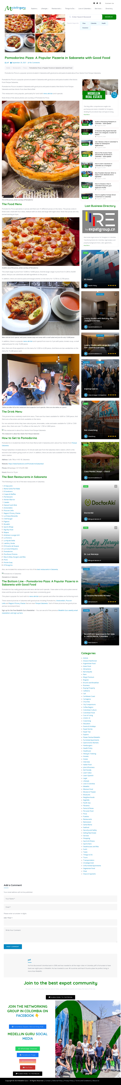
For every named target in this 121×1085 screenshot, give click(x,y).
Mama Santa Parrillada (12, 489)
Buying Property (89, 691)
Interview (86, 765)
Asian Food (87, 669)
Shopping (86, 841)
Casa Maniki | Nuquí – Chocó (97, 474)
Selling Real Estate (89, 836)
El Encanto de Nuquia (11, 546)
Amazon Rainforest (90, 664)
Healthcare (87, 754)
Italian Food (87, 767)
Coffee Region (88, 710)
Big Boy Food (8, 530)
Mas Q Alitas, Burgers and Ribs (15, 557)
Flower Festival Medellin (91, 740)
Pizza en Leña (9, 510)
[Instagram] (100, 3)
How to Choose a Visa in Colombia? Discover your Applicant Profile (103, 188)
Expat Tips (87, 734)
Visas (83, 23)
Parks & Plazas (88, 811)
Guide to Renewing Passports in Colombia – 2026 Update (105, 125)
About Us (96, 1083)
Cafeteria (86, 694)
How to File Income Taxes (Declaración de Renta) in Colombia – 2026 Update (103, 157)
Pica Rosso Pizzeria (10, 554)
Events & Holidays (89, 729)
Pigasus (6, 521)
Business (86, 688)
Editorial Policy (57, 1083)
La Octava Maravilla (11, 516)
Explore (86, 737)
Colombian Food (89, 715)
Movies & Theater (89, 795)
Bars (84, 677)
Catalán (6, 502)
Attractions (87, 672)
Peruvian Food (88, 814)
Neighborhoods (89, 800)
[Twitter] (97, 3)
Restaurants (17, 68)
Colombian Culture (90, 713)
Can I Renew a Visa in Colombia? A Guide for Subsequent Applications (106, 146)
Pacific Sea (86, 806)
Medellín (86, 789)
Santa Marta (87, 827)
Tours (85, 860)
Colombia (93, 23)
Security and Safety (90, 833)
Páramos (86, 808)
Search (109, 17)
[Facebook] (94, 3)
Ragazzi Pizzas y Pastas (12, 513)
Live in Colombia (89, 786)
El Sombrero (8, 491)
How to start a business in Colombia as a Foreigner (103, 167)
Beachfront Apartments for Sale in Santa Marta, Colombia (99, 638)
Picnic (6, 560)
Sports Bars (87, 847)
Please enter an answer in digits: (15, 916)
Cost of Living (88, 718)
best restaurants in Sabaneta (47, 569)
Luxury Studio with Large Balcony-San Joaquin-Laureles (100, 349)
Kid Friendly (87, 773)
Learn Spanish (88, 778)
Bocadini (7, 524)
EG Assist (88, 282)
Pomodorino (8, 551)
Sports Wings (8, 527)
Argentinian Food (89, 666)
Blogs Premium (88, 680)
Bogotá (85, 683)
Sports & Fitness (89, 844)
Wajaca (6, 532)
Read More (87, 117)
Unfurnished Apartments (92, 868)
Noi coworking (90, 433)
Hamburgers (87, 748)
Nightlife (86, 803)
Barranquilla (87, 674)
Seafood (86, 830)
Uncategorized (88, 866)
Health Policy (87, 751)
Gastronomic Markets (91, 745)
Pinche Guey (8, 562)
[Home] (15, 8)
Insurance (85, 28)
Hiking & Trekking (89, 756)
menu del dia (47, 93)
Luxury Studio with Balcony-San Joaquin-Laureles (98, 322)
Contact (48, 1083)
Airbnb (85, 661)
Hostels (86, 759)
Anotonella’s (8, 508)
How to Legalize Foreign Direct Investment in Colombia (105, 198)
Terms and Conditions (83, 1083)
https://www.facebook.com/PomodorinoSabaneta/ (26, 464)
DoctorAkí (88, 515)
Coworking (87, 724)
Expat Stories (88, 732)
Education (86, 726)
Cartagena (87, 702)
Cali (84, 696)
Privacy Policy (69, 1083)
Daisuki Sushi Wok (10, 505)
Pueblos (86, 819)
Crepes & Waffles (10, 494)
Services (86, 838)
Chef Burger (8, 519)
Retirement (87, 825)
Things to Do (88, 857)
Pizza (25, 68)
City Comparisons (89, 707)
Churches (86, 704)
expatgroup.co (91, 391)
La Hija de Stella (9, 541)
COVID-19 (86, 721)
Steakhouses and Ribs (91, 849)
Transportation (88, 863)
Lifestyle (86, 784)
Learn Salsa (87, 775)
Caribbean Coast (89, 699)
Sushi (85, 852)
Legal (85, 781)
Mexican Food (88, 792)
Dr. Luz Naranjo (91, 557)
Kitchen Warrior (9, 500)
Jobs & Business (89, 770)
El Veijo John (8, 486)
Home (8, 68)
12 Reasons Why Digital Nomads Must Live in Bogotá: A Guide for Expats (105, 135)
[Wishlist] (115, 255)
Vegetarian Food (89, 871)
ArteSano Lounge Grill (11, 535)
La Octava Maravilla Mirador (97, 598)
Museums (86, 797)
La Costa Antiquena (11, 549)
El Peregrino (8, 565)
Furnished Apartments (91, 743)
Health (104, 23)
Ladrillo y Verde (9, 543)
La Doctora (8, 538)
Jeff (29, 962)
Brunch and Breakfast (91, 685)
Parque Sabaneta (41, 603)
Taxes (85, 855)
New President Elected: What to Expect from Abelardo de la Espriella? (105, 177)
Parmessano (8, 497)
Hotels (85, 762)
